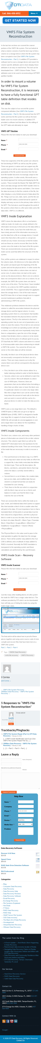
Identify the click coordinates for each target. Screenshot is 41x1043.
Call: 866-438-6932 (11, 13)
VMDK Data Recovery (18, 652)
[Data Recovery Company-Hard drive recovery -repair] (20, 6)
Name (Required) (27, 759)
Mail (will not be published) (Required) (11, 767)
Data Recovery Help (10, 891)
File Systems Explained (11, 903)
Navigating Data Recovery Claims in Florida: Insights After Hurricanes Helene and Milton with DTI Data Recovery (21, 951)
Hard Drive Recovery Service (14, 974)
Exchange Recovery (10, 901)
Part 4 (15, 647)
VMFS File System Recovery (12, 690)
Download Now (19, 155)
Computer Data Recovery (12, 886)
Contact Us (21, 1040)
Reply (11, 724)
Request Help (20, 840)
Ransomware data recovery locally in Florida (20, 947)
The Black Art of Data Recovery (14, 920)
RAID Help (7, 913)
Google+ (5, 1030)
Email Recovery (9, 898)
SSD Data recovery (10, 917)
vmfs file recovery (11, 655)
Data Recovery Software (12, 896)
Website (24, 769)
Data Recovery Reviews (12, 894)
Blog (4, 884)
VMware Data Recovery (12, 927)
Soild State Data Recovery (13, 979)
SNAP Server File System (12, 915)
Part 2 (9, 647)
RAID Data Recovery (10, 910)
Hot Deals (6, 905)
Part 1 (3, 647)
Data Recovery (8, 889)
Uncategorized (8, 922)
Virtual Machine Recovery (12, 925)
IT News (6, 908)
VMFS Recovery (27, 655)
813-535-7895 (12, 1003)
